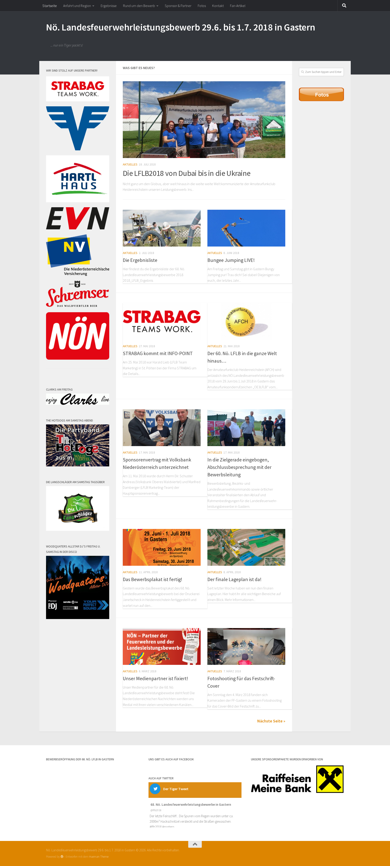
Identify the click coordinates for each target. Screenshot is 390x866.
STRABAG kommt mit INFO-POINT (158, 353)
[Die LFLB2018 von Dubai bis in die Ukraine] (204, 119)
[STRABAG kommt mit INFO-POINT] (162, 321)
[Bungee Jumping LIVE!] (246, 228)
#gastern (168, 827)
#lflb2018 (156, 827)
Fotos (202, 5)
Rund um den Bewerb (139, 5)
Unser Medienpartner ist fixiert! (155, 678)
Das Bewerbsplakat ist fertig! (152, 579)
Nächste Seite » (271, 721)
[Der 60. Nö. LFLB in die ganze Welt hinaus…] (246, 321)
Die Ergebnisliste (140, 260)
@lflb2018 (156, 810)
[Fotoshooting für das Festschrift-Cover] (246, 646)
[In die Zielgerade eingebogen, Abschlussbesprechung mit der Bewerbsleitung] (246, 427)
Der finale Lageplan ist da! (234, 579)
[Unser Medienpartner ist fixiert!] (162, 646)
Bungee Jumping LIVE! (231, 260)
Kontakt (218, 5)
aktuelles (130, 164)
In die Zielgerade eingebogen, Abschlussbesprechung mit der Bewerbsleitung (239, 467)
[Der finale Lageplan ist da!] (246, 547)
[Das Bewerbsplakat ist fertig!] (162, 547)
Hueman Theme (99, 857)
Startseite (49, 5)
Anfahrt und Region (77, 5)
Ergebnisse (109, 5)
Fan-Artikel (238, 5)
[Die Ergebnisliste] (162, 228)
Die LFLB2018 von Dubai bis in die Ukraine (186, 173)
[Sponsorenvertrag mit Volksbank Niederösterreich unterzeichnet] (162, 427)
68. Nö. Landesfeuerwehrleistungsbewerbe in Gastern (191, 804)
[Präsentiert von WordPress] (61, 856)
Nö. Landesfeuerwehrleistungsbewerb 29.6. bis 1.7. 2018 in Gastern (180, 27)
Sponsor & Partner (178, 5)
